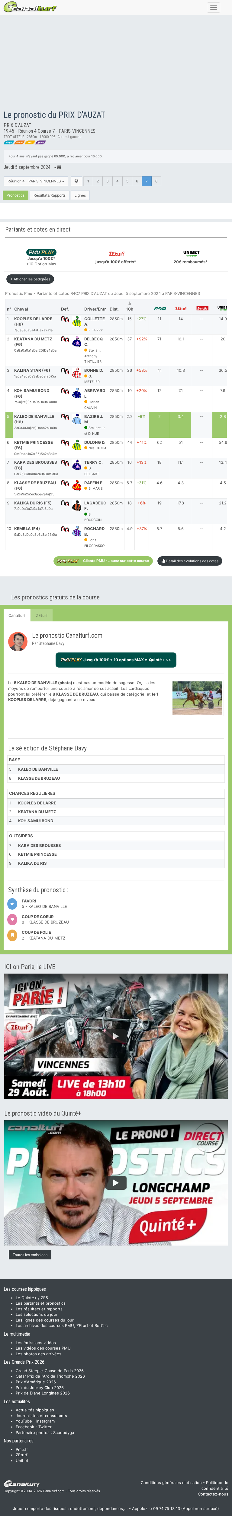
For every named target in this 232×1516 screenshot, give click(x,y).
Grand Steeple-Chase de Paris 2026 (50, 1370)
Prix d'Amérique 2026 (36, 1381)
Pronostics (15, 195)
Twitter (45, 1426)
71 (159, 338)
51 (181, 442)
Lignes (80, 195)
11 (159, 318)
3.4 (181, 416)
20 (223, 338)
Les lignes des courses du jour (45, 1320)
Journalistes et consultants (41, 1415)
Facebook (25, 1426)
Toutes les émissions (30, 1254)
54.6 (223, 442)
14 (181, 318)
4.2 (223, 528)
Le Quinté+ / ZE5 (32, 1297)
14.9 (223, 318)
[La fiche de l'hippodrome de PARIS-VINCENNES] (76, 181)
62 (159, 442)
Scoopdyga (63, 1432)
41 (159, 370)
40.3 (180, 370)
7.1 (181, 390)
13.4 (223, 462)
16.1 (180, 338)
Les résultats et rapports (39, 1308)
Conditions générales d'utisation (171, 1482)
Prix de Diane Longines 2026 (43, 1393)
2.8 (223, 416)
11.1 (181, 462)
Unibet (22, 1460)
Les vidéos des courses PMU (43, 1348)
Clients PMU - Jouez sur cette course (116, 560)
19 (159, 503)
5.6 (181, 528)
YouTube (24, 1421)
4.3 (181, 482)
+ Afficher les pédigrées (30, 279)
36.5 (223, 370)
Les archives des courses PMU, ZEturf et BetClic (62, 1325)
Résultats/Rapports (50, 195)
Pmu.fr (22, 1449)
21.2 (223, 503)
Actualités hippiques (35, 1409)
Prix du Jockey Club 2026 (40, 1387)
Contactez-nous (213, 1494)
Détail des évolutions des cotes (191, 561)
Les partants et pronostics (41, 1303)
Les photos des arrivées (38, 1353)
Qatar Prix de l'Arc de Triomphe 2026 (50, 1376)
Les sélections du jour (36, 1314)
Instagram (45, 1421)
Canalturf (17, 615)
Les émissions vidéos (36, 1342)
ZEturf (42, 615)
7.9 (222, 390)
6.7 (159, 528)
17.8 (180, 503)
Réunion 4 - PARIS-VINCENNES (35, 181)
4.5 (223, 482)
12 (159, 390)
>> (127, 659)
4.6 (159, 482)
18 (159, 462)
